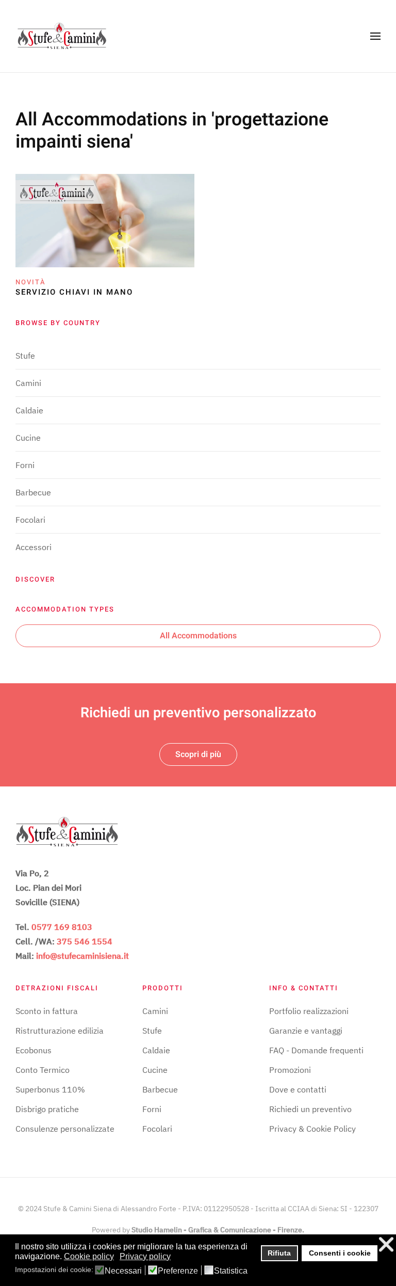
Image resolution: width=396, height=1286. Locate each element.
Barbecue (33, 492)
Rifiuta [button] (279, 1253)
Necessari (123, 1271)
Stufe (25, 355)
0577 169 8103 (61, 927)
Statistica (231, 1271)
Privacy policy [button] (145, 1256)
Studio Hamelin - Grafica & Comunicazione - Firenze (216, 1229)
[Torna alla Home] (61, 36)
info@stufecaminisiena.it (82, 956)
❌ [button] (386, 1244)
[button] (375, 36)
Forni (25, 465)
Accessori (33, 547)
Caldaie (29, 410)
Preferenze (178, 1271)
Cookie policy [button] (89, 1256)
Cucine (28, 437)
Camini (28, 383)
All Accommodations (198, 636)
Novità (30, 282)
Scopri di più (198, 754)
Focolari (30, 520)
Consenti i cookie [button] (340, 1253)
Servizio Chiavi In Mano (74, 292)
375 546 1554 (84, 941)
